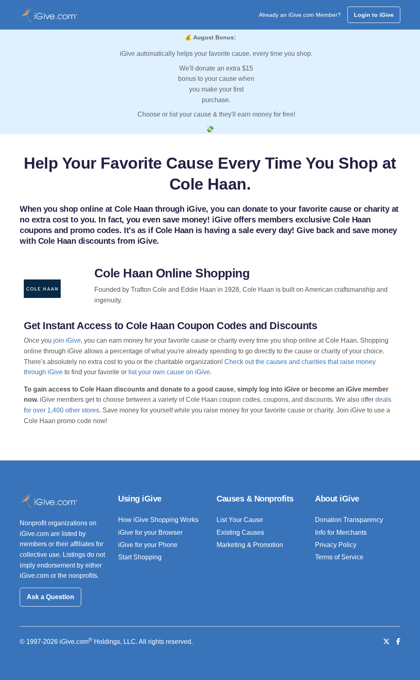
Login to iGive (374, 14)
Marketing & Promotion (250, 544)
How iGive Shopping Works (158, 519)
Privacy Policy (335, 544)
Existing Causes (240, 532)
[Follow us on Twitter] (386, 641)
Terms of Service (339, 557)
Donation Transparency (349, 519)
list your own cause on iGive (169, 372)
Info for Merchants (341, 532)
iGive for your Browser (150, 532)
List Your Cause (240, 519)
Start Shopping (140, 557)
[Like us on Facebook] (398, 641)
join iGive (67, 340)
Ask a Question (50, 596)
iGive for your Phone (148, 544)
